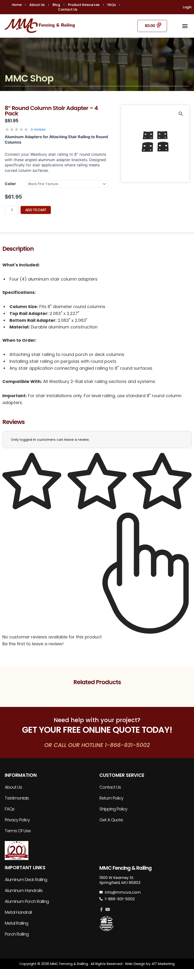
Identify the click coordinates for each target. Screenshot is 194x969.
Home (17, 4)
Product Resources (84, 4)
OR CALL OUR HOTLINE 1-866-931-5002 (97, 745)
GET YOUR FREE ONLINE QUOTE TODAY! (97, 730)
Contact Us (67, 9)
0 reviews (38, 129)
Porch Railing (17, 934)
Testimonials (17, 798)
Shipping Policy (113, 809)
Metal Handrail (18, 912)
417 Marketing (163, 963)
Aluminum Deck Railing (26, 880)
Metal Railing (16, 923)
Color (10, 184)
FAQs (111, 4)
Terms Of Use (18, 831)
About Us (37, 4)
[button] (185, 26)
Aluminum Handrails (24, 890)
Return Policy (111, 798)
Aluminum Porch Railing (27, 901)
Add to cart (35, 210)
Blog (56, 4)
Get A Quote (111, 820)
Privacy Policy (17, 820)
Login (187, 7)
